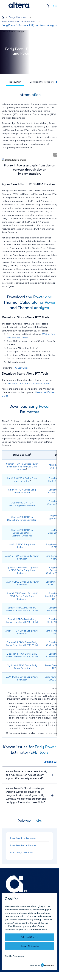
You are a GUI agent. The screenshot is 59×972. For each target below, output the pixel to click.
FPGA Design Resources (21, 852)
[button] (30, 17)
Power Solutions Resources (23, 838)
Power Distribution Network (23, 845)
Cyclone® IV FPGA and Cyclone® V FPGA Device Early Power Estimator (22, 570)
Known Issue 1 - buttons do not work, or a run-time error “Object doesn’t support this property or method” (26, 775)
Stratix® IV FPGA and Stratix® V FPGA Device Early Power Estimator (22, 596)
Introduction (15, 82)
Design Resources (18, 17)
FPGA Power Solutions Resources (18, 21)
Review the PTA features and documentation (28, 383)
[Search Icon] (47, 6)
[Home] (19, 6)
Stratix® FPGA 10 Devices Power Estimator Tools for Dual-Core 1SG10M (22, 467)
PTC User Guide (20, 368)
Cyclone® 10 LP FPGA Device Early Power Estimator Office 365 (22, 533)
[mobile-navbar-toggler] (5, 6)
